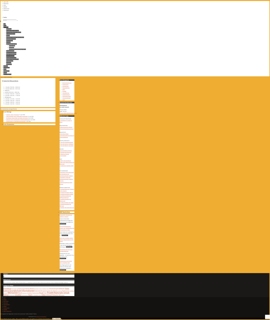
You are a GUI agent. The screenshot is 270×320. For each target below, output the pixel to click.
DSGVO (47, 288)
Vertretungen (6, 304)
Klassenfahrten (66, 88)
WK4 (59, 295)
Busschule (36, 288)
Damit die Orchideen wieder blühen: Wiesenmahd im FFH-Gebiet (67, 239)
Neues (4, 299)
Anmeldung (7, 289)
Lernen (68, 291)
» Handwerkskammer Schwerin (67, 189)
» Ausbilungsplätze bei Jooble (66, 202)
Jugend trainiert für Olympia (49, 291)
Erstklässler (61, 288)
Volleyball (49, 295)
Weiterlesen (57, 318)
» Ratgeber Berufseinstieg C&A (67, 207)
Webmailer (6, 3)
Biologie (27, 288)
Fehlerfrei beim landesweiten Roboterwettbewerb (18, 119)
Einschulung (53, 289)
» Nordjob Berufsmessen (65, 152)
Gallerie (6, 291)
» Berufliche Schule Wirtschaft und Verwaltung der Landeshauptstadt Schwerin (67, 174)
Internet (37, 291)
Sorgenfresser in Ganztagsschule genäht (15, 121)
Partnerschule (35, 293)
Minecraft (5, 293)
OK (53, 318)
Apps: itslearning (7, 311)
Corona (40, 288)
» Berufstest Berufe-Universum (67, 135)
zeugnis (62, 295)
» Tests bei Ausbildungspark (66, 142)
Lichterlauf (72, 291)
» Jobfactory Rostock (64, 154)
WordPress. (44, 316)
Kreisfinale (60, 291)
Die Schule (5, 301)
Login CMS (5, 1)
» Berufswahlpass (64, 137)
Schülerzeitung (66, 94)
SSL (33, 295)
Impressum (6, 10)
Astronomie (14, 288)
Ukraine (39, 295)
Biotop (32, 288)
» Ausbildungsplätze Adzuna (66, 192)
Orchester (29, 293)
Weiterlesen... (63, 224)
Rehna (6, 295)
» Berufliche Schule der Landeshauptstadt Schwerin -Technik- (66, 179)
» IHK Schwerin (63, 191)
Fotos (67, 288)
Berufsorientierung (66, 83)
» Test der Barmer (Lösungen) (66, 145)
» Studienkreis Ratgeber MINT (67, 165)
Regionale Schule (61, 292)
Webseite (55, 295)
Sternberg (36, 295)
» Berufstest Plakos (64, 134)
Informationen (28, 290)
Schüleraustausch (25, 295)
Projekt (50, 292)
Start (2, 77)
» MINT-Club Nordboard (65, 160)
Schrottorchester (12, 295)
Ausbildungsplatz (21, 288)
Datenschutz (6, 8)
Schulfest (18, 295)
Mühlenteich (24, 293)
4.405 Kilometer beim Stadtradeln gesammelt (17, 116)
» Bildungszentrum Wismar (66, 127)
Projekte (64, 91)
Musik (20, 293)
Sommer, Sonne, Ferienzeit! (12, 114)
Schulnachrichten (66, 96)
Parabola (38, 316)
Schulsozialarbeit (66, 98)
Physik (41, 293)
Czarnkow (44, 288)
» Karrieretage (63, 155)
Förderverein (65, 84)
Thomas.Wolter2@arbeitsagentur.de (68, 113)
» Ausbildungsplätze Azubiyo (66, 194)
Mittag (4, 306)
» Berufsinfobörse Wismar (66, 150)
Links (4, 5)
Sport (63, 99)
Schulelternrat (65, 93)
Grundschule (65, 86)
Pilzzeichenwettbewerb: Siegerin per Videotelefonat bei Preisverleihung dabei (67, 228)
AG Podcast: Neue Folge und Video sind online (17, 118)
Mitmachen (13, 292)
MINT (63, 89)
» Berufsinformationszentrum (67, 129)
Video (43, 295)
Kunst (64, 291)
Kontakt (5, 6)
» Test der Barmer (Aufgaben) (66, 144)
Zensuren (5, 303)
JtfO (41, 291)
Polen (45, 293)
